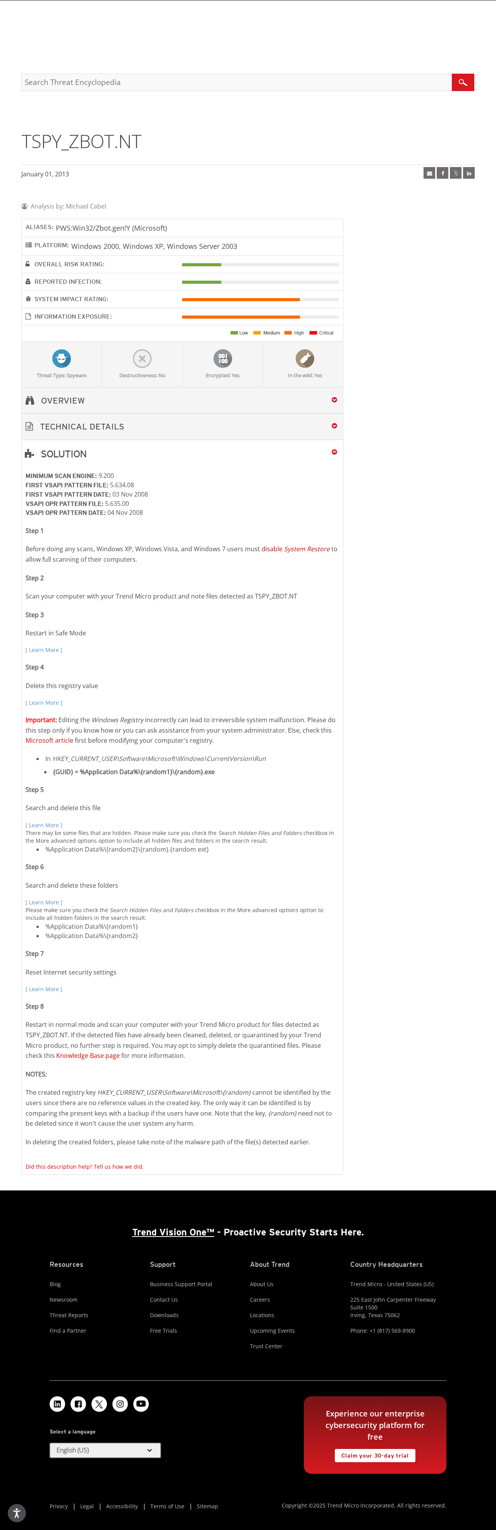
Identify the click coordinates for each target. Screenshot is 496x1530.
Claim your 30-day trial (371, 1454)
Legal (87, 1506)
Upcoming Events (272, 1330)
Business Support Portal (181, 1284)
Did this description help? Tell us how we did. (85, 1166)
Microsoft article (49, 740)
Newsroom (64, 1299)
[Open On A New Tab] (456, 173)
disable (296, 549)
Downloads (164, 1315)
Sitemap (207, 1506)
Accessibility (122, 1506)
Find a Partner (68, 1330)
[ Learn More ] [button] (44, 650)
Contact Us (164, 1299)
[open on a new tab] (99, 1404)
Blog (55, 1284)
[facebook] (442, 173)
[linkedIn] (469, 173)
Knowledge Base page (88, 1055)
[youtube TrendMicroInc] (141, 1404)
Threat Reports (69, 1315)
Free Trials (163, 1330)
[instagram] (120, 1404)
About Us (262, 1284)
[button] (182, 427)
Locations (262, 1315)
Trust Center (266, 1346)
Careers (260, 1299)
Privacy (59, 1506)
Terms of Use (167, 1506)
